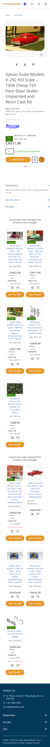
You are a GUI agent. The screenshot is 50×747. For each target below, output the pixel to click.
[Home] (11, 4)
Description (12, 185)
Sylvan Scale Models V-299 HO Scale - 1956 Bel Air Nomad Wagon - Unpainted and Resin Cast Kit (15, 330)
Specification (12, 199)
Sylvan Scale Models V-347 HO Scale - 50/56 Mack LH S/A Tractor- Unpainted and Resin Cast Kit (35, 574)
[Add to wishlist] (18, 288)
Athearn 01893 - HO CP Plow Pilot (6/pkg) (15, 634)
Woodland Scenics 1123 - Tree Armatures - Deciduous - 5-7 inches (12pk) (35, 327)
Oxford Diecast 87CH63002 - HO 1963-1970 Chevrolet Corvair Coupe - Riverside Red (35, 490)
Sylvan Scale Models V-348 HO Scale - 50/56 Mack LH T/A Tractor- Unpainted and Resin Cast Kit (15, 574)
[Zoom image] (42, 55)
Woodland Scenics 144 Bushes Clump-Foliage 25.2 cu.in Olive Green (15, 405)
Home (8, 15)
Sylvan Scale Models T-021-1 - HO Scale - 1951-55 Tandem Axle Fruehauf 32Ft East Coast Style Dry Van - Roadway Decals (15, 493)
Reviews (10, 206)
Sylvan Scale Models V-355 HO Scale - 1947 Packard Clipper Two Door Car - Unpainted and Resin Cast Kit (15, 254)
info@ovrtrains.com (15, 707)
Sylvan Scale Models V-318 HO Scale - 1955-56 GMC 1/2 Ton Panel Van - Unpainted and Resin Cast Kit (35, 254)
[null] (16, 64)
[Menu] (45, 4)
